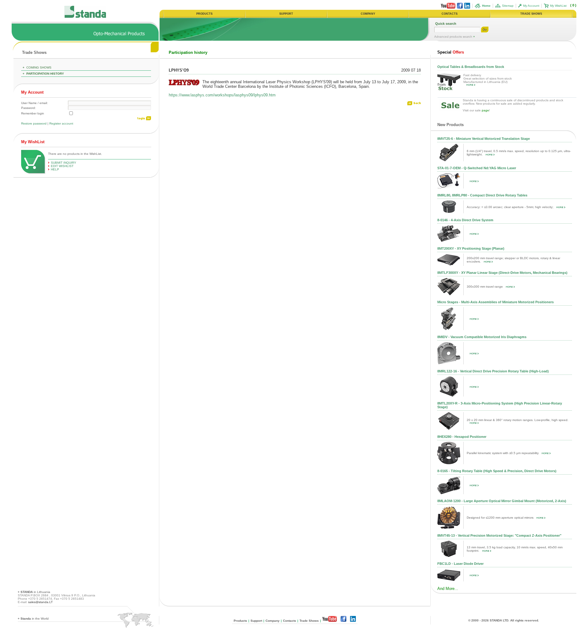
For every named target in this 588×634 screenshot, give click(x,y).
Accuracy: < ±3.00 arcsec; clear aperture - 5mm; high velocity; (510, 207)
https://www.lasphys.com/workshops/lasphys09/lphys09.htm (222, 95)
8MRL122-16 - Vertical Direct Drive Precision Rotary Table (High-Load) (493, 371)
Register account (61, 123)
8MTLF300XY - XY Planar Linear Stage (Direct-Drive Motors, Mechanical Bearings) (502, 272)
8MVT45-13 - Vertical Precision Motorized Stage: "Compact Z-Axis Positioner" (499, 535)
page (485, 110)
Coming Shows (38, 67)
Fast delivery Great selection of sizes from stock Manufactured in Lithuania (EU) (487, 78)
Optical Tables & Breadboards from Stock (470, 67)
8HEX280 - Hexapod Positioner (461, 436)
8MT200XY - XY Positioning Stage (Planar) (470, 248)
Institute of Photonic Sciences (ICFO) (302, 86)
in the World (35, 618)
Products (240, 620)
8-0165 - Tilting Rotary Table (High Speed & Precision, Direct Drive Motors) (496, 471)
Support (256, 620)
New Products (450, 124)
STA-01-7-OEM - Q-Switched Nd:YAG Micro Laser (476, 168)
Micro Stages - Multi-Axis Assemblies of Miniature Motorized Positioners (495, 302)
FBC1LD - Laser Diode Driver (460, 563)
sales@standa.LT (40, 602)
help (55, 169)
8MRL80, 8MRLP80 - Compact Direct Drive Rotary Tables (482, 195)
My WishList (558, 5)
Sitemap (508, 5)
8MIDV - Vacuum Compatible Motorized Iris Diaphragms (481, 337)
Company (273, 620)
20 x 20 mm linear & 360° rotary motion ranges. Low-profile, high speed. (517, 420)
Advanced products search (453, 36)
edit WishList (62, 166)
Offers (450, 52)
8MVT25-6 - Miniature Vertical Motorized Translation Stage (483, 138)
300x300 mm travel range (485, 286)
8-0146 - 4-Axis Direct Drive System (465, 220)
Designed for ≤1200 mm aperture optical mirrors (500, 517)
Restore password (34, 123)
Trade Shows (34, 52)
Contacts (289, 620)
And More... (447, 588)
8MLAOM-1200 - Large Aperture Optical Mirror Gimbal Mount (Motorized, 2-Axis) (501, 501)
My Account (531, 5)
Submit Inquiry (63, 162)
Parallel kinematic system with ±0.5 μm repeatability (503, 453)
